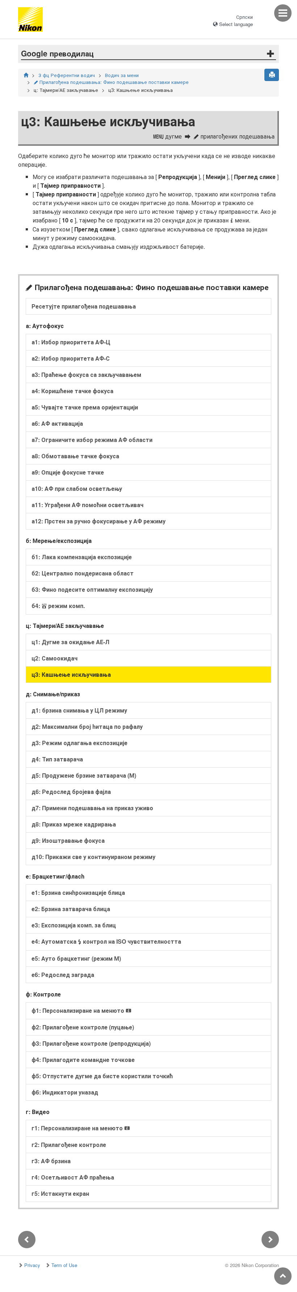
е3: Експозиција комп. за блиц (74, 925)
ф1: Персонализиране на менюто (81, 1010)
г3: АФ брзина (51, 1161)
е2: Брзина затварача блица (71, 909)
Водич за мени (122, 75)
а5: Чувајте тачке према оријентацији (85, 407)
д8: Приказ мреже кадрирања (74, 824)
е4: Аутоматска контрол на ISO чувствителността (106, 941)
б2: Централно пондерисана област (83, 573)
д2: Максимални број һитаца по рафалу (87, 726)
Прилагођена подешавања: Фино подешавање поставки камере (111, 81)
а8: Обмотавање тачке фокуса (75, 456)
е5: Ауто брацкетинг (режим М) (76, 958)
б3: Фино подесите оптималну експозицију (92, 589)
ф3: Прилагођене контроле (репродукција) (91, 1043)
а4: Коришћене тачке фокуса (72, 391)
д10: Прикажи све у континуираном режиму (93, 857)
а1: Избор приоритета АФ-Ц (71, 342)
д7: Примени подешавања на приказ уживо (92, 808)
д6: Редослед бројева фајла (71, 791)
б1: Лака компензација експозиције (82, 557)
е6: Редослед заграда (63, 974)
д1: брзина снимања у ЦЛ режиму (79, 710)
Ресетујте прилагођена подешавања (84, 306)
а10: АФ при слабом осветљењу (77, 488)
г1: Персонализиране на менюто (81, 1128)
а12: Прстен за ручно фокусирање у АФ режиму (99, 521)
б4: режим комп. (58, 606)
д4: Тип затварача (57, 759)
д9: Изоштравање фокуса (68, 840)
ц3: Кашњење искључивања (71, 674)
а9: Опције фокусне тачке (68, 472)
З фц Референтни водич (66, 75)
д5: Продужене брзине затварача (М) (84, 775)
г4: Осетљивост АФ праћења (73, 1177)
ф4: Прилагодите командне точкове (83, 1059)
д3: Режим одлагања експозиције (79, 743)
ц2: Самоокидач (55, 658)
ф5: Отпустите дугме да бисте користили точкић (102, 1076)
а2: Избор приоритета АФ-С (71, 358)
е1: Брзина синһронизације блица (78, 892)
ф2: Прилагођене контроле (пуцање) (83, 1027)
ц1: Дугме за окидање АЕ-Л (70, 642)
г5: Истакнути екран (60, 1193)
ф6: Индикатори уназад (65, 1092)
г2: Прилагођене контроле (69, 1144)
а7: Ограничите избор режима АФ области (92, 439)
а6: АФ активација (57, 423)
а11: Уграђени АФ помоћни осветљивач (87, 505)
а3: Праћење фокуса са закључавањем (86, 374)
